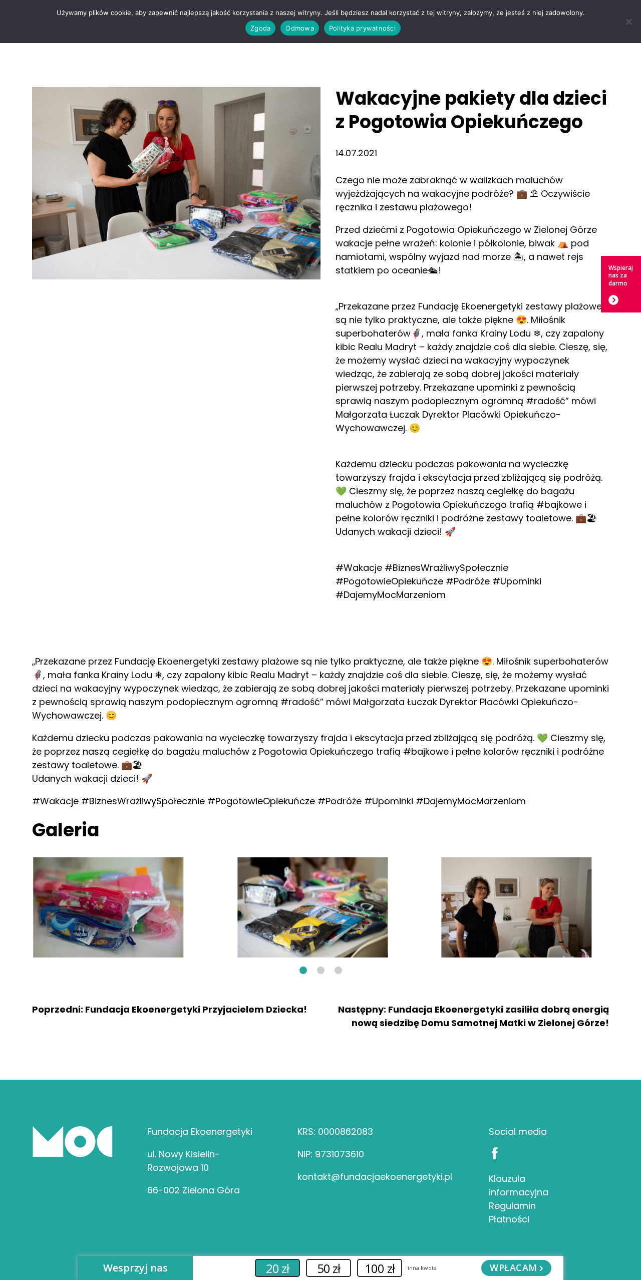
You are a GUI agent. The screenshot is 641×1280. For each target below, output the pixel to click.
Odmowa (299, 28)
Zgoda (260, 28)
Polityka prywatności (362, 28)
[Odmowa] (628, 22)
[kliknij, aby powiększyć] (108, 907)
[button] (303, 970)
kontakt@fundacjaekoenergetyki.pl (374, 1176)
